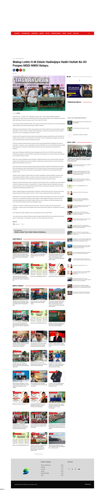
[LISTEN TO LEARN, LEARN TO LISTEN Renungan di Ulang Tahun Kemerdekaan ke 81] (57, 336)
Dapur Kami (88, 484)
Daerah (51, 243)
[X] (17, 70)
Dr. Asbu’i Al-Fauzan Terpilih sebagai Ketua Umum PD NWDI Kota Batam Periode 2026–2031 (56, 385)
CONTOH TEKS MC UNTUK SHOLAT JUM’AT (81, 128)
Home (14, 58)
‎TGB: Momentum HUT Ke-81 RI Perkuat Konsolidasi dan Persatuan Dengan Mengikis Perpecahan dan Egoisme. (38, 345)
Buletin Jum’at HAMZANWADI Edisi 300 (21, 445)
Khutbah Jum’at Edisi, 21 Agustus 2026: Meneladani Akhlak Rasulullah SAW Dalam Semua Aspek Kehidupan (57, 324)
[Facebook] (14, 70)
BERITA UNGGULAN (20, 58)
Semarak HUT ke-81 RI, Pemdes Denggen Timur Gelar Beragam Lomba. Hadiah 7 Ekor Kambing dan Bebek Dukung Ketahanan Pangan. (82, 239)
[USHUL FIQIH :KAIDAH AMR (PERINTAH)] (79, 111)
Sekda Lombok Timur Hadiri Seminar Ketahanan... (30, 232)
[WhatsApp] (23, 70)
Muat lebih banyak (38, 454)
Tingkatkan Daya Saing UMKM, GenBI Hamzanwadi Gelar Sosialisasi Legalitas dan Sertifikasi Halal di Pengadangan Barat (79, 159)
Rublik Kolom (52, 265)
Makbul (18, 113)
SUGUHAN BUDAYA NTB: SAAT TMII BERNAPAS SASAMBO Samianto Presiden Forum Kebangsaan (38, 405)
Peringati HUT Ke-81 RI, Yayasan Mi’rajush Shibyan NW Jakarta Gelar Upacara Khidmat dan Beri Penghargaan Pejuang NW (82, 226)
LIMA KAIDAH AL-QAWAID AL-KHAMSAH (80, 134)
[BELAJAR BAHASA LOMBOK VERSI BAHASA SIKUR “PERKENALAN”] (69, 123)
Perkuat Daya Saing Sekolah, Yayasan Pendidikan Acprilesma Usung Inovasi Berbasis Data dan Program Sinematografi (82, 279)
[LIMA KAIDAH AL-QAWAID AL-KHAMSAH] (69, 136)
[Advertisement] (64, 16)
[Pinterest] (20, 70)
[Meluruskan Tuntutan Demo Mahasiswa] (57, 269)
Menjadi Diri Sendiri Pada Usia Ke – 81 (20, 404)
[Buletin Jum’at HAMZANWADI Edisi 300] (21, 438)
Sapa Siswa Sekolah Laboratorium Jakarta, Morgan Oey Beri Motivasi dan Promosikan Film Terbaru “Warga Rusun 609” (82, 180)
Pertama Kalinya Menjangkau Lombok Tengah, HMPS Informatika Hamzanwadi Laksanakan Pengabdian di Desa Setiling (82, 246)
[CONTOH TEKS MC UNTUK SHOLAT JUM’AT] (69, 129)
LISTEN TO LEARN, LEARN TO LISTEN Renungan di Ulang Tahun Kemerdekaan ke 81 (57, 345)
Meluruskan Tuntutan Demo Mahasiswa (57, 276)
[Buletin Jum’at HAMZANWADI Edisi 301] (39, 269)
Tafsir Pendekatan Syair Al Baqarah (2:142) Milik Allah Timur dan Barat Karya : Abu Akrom (39, 385)
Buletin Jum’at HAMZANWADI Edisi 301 (39, 276)
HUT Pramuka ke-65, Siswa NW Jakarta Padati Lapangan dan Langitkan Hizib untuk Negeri (39, 426)
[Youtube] (79, 469)
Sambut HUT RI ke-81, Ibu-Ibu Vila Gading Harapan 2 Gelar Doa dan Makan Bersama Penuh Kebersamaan (39, 364)
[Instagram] (72, 469)
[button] (89, 33)
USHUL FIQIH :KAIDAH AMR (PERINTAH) (76, 118)
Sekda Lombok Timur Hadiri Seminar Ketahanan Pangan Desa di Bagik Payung (38, 256)
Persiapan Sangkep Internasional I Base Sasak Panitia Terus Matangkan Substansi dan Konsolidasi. (21, 345)
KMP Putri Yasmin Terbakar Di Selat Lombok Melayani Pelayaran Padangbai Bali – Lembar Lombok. (57, 446)
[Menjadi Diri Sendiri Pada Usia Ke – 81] (21, 397)
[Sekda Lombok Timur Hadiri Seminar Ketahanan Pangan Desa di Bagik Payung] (39, 247)
